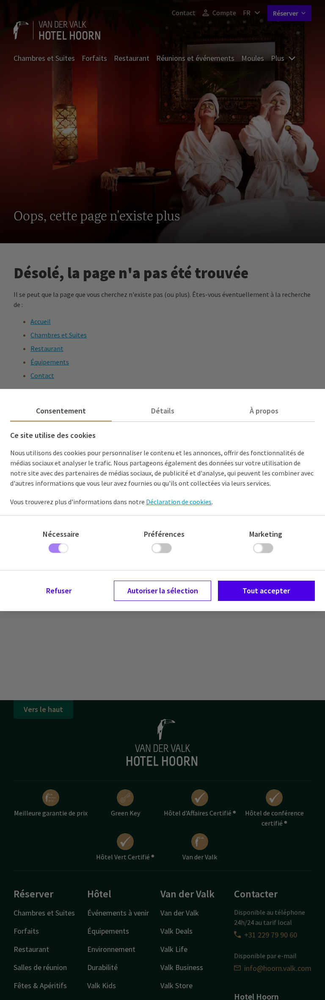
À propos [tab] (264, 411)
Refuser (59, 590)
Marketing (265, 534)
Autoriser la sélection (162, 590)
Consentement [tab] (61, 411)
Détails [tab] (162, 411)
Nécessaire (61, 534)
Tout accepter (266, 590)
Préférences (164, 534)
